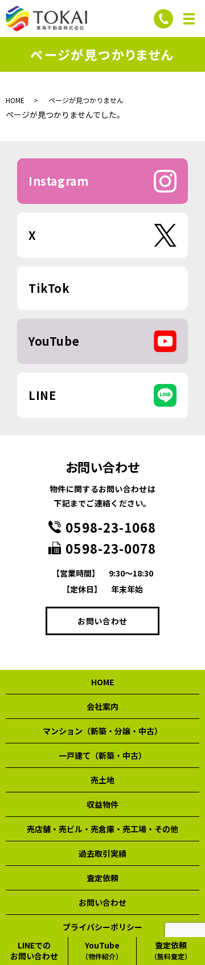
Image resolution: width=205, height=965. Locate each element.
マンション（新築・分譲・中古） (102, 731)
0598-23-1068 (110, 527)
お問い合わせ (102, 621)
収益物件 (102, 804)
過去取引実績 (102, 853)
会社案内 (102, 706)
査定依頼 (102, 878)
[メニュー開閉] (189, 18)
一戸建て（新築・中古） (102, 755)
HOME (15, 100)
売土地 (102, 780)
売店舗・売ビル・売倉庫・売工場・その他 (102, 829)
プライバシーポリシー (102, 927)
